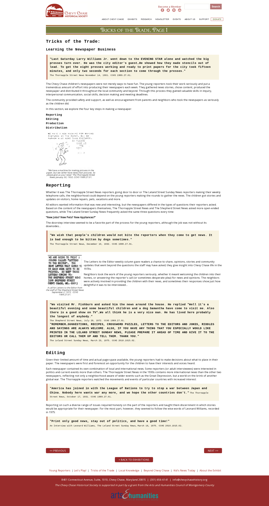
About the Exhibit (210, 470)
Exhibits (132, 19)
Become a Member (169, 6)
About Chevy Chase (113, 19)
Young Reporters (60, 470)
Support (204, 19)
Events (177, 19)
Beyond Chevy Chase (156, 470)
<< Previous (58, 450)
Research (146, 19)
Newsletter (162, 19)
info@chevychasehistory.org (189, 479)
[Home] (67, 5)
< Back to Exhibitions (134, 459)
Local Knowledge (129, 470)
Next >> (213, 450)
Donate (217, 19)
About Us (190, 19)
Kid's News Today (184, 470)
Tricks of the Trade (102, 470)
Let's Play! (80, 470)
